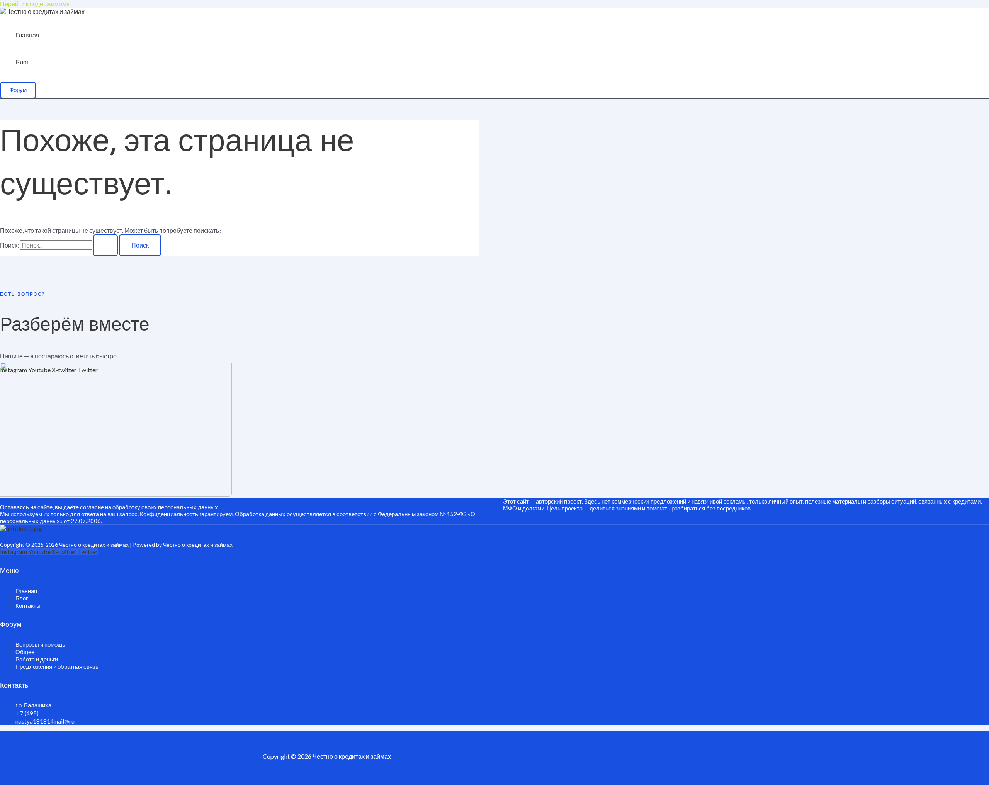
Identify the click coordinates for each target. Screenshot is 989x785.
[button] (18, 90)
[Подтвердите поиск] (105, 245)
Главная (27, 35)
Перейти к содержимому (35, 3)
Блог (22, 62)
